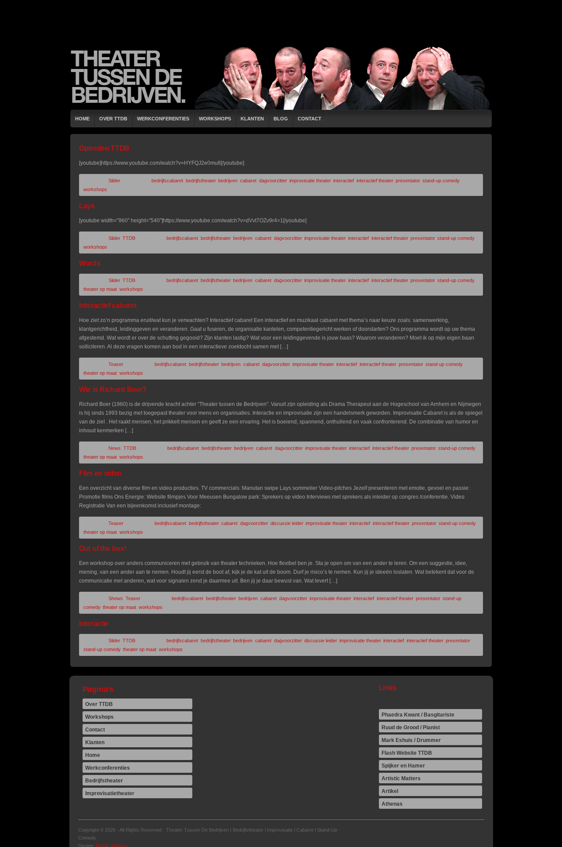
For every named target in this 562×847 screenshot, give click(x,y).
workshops (95, 189)
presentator (408, 180)
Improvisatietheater (109, 793)
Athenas (392, 804)
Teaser (115, 364)
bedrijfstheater (201, 180)
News (114, 448)
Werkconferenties (163, 118)
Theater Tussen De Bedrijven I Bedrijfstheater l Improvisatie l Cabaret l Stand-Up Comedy (281, 77)
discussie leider (286, 523)
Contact (309, 118)
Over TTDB (113, 118)
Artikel (390, 791)
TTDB (128, 238)
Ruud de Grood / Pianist (411, 727)
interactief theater (375, 180)
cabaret (248, 180)
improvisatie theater (310, 180)
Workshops (215, 118)
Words (90, 263)
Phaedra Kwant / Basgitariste (418, 715)
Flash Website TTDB (407, 753)
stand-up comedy (440, 180)
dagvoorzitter (273, 180)
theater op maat (100, 289)
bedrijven (228, 180)
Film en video (100, 473)
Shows (115, 598)
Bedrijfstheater (104, 781)
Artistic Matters (401, 778)
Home (82, 118)
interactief (343, 180)
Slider (114, 180)
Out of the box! (102, 548)
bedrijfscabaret (167, 180)
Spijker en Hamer (403, 766)
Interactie (93, 623)
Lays (87, 206)
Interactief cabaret (107, 305)
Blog (281, 118)
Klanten (252, 118)
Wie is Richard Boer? (113, 389)
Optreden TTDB (104, 148)
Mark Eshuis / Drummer (411, 740)
